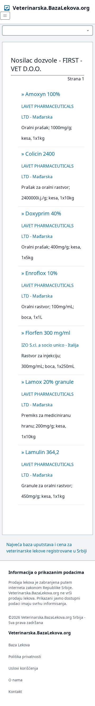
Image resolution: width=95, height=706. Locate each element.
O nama (15, 679)
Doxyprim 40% (43, 213)
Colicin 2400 (40, 153)
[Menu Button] (47, 30)
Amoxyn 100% (42, 94)
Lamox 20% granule (49, 381)
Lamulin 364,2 (42, 452)
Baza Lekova (19, 644)
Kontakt (15, 691)
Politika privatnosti (24, 656)
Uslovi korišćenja (23, 668)
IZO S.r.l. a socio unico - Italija (50, 345)
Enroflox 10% (41, 273)
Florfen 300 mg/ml (47, 332)
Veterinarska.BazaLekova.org (51, 7)
